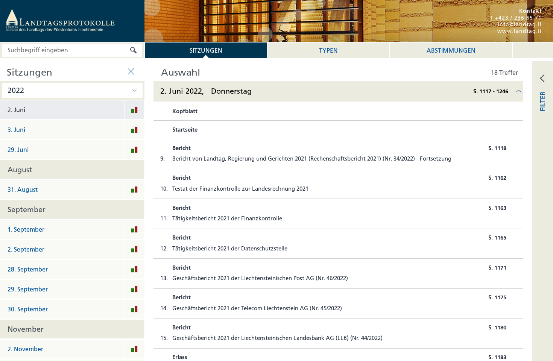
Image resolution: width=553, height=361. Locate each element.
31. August (23, 189)
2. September (26, 249)
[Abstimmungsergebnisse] (134, 111)
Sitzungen (206, 50)
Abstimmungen (451, 50)
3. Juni (16, 129)
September (27, 209)
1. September (26, 229)
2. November (25, 349)
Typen (328, 50)
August (20, 169)
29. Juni (18, 149)
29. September (28, 289)
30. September (28, 309)
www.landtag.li (519, 31)
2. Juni (16, 110)
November (26, 329)
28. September (28, 269)
